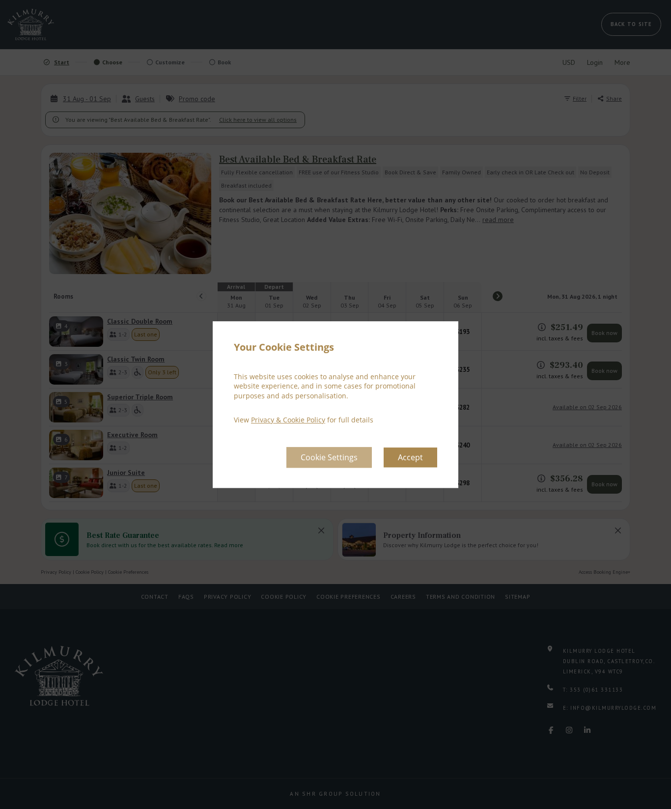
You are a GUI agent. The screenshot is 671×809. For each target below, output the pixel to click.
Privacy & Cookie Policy (288, 420)
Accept (410, 457)
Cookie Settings (329, 457)
